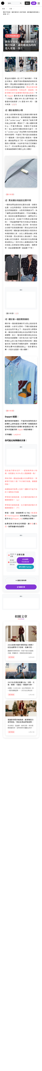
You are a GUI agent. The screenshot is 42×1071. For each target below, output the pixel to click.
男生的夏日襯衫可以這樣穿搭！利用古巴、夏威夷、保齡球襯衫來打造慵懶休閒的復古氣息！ (21, 90)
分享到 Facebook (25, 560)
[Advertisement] (21, 300)
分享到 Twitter (26, 567)
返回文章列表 (21, 580)
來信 (32, 523)
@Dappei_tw (17, 518)
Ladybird (17, 434)
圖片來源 (10, 194)
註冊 (33, 3)
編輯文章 (22, 587)
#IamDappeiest (13, 515)
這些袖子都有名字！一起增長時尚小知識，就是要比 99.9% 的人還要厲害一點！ (21, 472)
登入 (27, 3)
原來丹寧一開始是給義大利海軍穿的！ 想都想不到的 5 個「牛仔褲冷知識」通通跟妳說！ (21, 481)
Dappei (10, 95)
